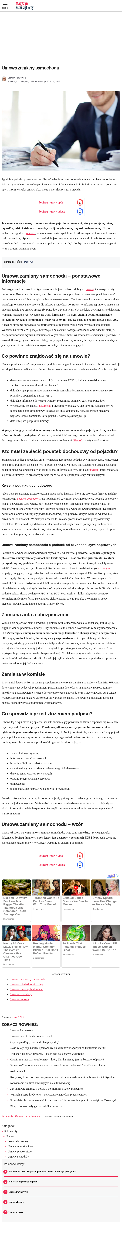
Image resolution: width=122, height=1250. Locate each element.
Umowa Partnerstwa (21, 1030)
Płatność (78, 440)
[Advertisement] (61, 35)
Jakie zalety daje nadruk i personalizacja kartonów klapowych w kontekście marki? (58, 1048)
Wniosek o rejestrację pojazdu (22, 1181)
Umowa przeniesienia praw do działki (32, 1036)
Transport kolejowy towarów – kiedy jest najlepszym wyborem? (47, 1054)
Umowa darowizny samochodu (27, 979)
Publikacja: (21, 81)
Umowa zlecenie (16, 1202)
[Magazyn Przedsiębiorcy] (25, 5)
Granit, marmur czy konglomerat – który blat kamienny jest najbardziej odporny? (57, 1059)
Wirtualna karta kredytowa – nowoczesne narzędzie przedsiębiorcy (48, 1094)
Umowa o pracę (15, 1212)
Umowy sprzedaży (18, 1156)
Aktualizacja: (47, 81)
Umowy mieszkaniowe (20, 1146)
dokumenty (44, 405)
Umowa (19, 1116)
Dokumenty (7, 1116)
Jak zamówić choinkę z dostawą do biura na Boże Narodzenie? (46, 1088)
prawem (30, 233)
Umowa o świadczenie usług (26, 984)
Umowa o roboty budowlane (26, 989)
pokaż (28, 262)
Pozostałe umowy (33, 1116)
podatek (93, 470)
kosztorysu (104, 568)
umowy (90, 289)
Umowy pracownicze (20, 1151)
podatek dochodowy (28, 498)
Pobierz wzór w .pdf (51, 202)
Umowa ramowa (19, 999)
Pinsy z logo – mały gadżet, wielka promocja (36, 1106)
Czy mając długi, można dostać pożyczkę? (34, 1042)
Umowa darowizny (21, 994)
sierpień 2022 (18, 1017)
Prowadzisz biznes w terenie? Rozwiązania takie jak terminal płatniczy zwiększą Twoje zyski (64, 1100)
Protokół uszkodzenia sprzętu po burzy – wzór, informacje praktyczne (41, 1171)
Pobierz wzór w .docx (52, 211)
